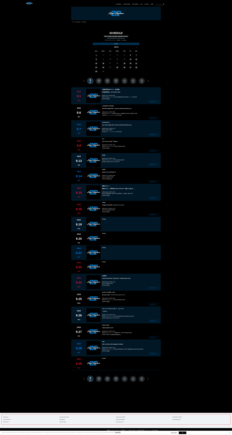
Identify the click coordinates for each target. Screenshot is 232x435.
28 (136, 67)
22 (96, 67)
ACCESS (147, 4)
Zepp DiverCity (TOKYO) (64, 417)
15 (96, 63)
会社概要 (108, 430)
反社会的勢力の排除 (140, 430)
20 (130, 63)
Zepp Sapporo (6, 417)
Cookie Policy (117, 432)
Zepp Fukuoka (6, 421)
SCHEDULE (118, 4)
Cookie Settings (174, 432)
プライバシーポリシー (115, 430)
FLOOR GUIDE (126, 4)
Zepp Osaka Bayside (176, 419)
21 (136, 63)
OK (182, 432)
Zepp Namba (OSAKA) (120, 419)
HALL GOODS (135, 4)
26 (124, 67)
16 (103, 63)
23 (103, 67)
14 (136, 59)
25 (117, 67)
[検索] (163, 4)
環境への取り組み (132, 430)
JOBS (152, 4)
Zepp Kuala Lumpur (120, 421)
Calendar (116, 43)
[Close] (230, 432)
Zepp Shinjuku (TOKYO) (177, 417)
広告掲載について (124, 430)
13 (130, 59)
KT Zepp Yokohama (7, 419)
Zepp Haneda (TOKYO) (120, 417)
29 (96, 71)
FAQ (141, 4)
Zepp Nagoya (62, 419)
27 (130, 67)
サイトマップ (148, 430)
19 (124, 63)
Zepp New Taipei (63, 421)
